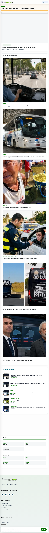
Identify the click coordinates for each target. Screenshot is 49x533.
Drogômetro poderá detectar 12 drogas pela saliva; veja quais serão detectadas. (20, 258)
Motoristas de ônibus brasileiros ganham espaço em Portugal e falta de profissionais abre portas (24, 156)
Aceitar (44, 529)
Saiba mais (5, 530)
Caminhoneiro (6, 44)
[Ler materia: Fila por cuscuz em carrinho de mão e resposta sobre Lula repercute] (24, 182)
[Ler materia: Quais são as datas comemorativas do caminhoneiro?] (24, 27)
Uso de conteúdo (5, 509)
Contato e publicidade (6, 512)
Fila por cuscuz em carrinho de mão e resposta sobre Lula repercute (17, 207)
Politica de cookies (5, 503)
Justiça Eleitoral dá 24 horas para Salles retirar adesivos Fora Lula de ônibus (19, 309)
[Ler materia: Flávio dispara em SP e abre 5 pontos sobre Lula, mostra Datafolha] (24, 335)
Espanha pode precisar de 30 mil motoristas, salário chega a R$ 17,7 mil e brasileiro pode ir (22, 105)
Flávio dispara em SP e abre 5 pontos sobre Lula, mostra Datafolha (17, 360)
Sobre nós (3, 507)
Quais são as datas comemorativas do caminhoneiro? (19, 47)
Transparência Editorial (6, 505)
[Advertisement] (24, 425)
